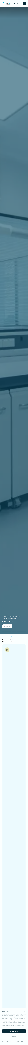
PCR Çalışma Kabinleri (12, 76)
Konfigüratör (9, 49)
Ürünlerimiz (9, 46)
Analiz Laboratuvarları (11, 96)
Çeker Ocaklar (9, 74)
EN (1, 14)
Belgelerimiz (9, 65)
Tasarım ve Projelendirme (12, 90)
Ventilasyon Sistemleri (11, 78)
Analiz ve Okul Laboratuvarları (14, 51)
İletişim (8, 54)
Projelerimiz (9, 50)
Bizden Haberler (10, 67)
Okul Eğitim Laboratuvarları (13, 97)
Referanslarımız (10, 53)
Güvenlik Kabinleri (11, 85)
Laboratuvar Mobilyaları (12, 72)
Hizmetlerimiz (9, 47)
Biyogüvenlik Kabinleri (12, 75)
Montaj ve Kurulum (11, 92)
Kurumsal (8, 44)
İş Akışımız (9, 89)
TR (1, 13)
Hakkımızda (9, 64)
